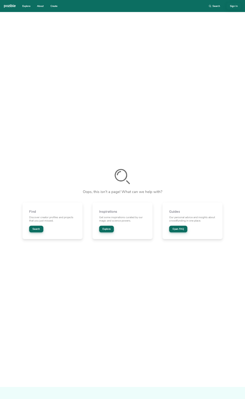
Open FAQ (178, 229)
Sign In (234, 6)
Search (36, 229)
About (40, 6)
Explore (26, 6)
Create (54, 6)
